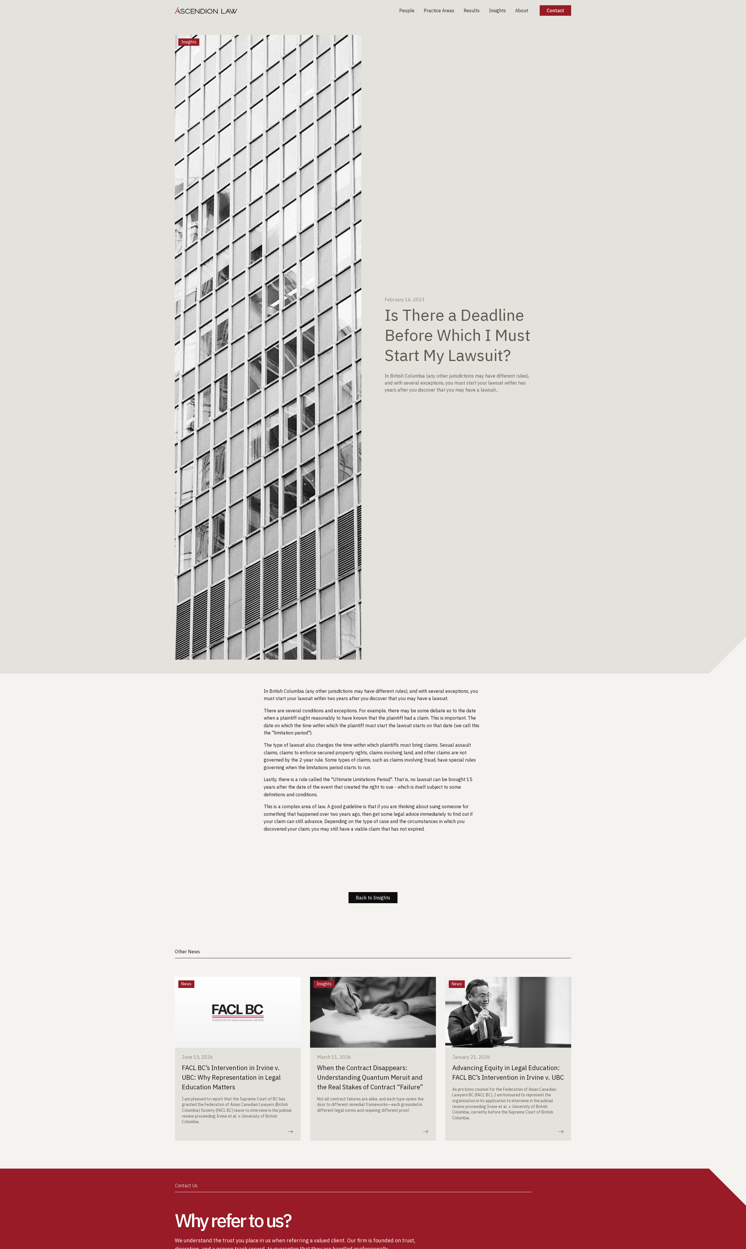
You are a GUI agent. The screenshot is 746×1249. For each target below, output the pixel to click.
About (521, 10)
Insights (497, 10)
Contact (555, 10)
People (406, 10)
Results (472, 10)
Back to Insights (373, 898)
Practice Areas (439, 10)
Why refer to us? (233, 1220)
